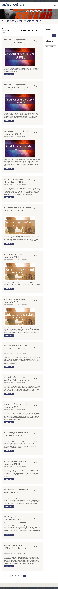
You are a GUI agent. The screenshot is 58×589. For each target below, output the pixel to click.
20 (21, 575)
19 (18, 575)
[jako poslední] (30, 576)
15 (5, 575)
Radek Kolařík (23, 45)
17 (12, 575)
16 (9, 575)
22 (27, 575)
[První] (3, 576)
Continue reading (9, 74)
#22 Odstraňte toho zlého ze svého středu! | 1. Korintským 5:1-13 (16, 348)
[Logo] (15, 4)
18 (15, 575)
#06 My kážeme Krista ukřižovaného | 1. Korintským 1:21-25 (16, 548)
